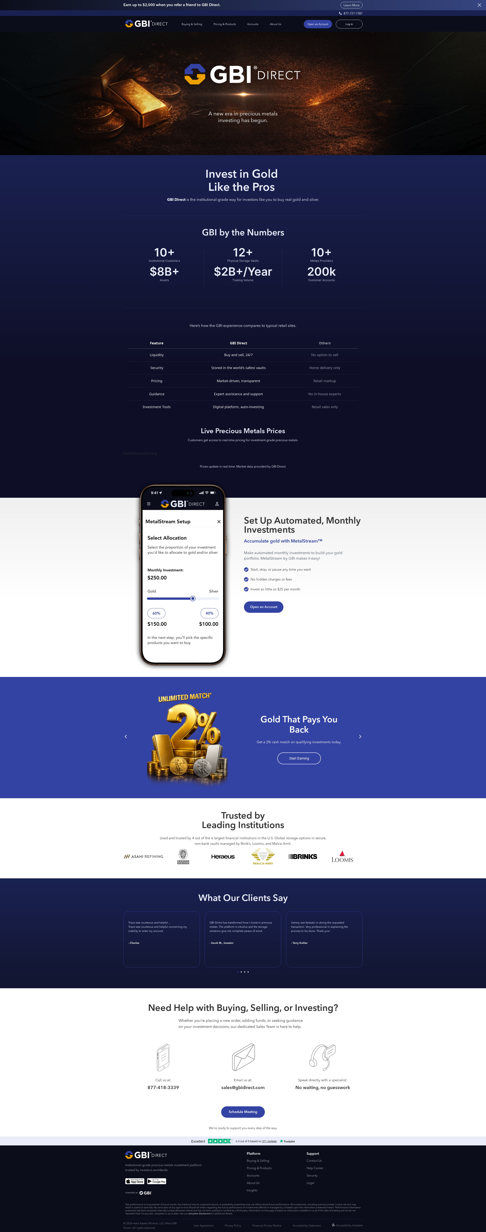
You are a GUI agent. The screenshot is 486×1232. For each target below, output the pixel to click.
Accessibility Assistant (349, 1225)
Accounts (252, 24)
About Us (275, 24)
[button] (125, 736)
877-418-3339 (163, 1088)
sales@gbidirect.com (243, 1088)
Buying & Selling (192, 24)
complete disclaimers (199, 1213)
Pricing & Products (225, 24)
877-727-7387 (353, 13)
